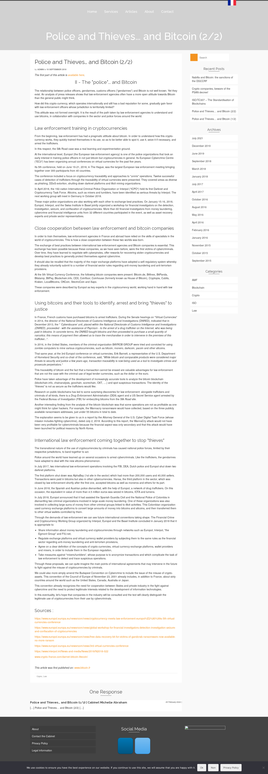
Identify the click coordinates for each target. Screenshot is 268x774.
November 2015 (201, 245)
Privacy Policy (231, 767)
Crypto (39, 676)
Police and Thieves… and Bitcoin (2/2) (214, 111)
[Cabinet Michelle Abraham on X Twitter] (142, 746)
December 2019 (201, 146)
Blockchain (198, 287)
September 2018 (201, 161)
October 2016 (200, 199)
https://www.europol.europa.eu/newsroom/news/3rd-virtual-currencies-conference (82, 646)
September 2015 (201, 260)
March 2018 (199, 169)
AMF (194, 280)
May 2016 (197, 214)
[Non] (263, 767)
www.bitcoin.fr (82, 667)
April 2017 (198, 191)
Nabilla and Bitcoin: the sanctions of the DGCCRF (212, 79)
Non (213, 767)
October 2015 (200, 253)
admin (40, 69)
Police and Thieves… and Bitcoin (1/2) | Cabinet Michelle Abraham (78, 702)
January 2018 (200, 176)
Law (45, 676)
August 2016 (199, 207)
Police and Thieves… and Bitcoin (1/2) (214, 119)
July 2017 (197, 184)
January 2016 (200, 237)
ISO (194, 303)
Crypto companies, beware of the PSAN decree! (211, 90)
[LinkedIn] (125, 746)
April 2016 (198, 222)
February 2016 (200, 230)
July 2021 (197, 138)
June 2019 (198, 153)
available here (76, 75)
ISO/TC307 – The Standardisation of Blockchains (213, 101)
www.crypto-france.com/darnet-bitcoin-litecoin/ (61, 656)
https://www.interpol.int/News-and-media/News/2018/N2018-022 (71, 651)
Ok (201, 767)
